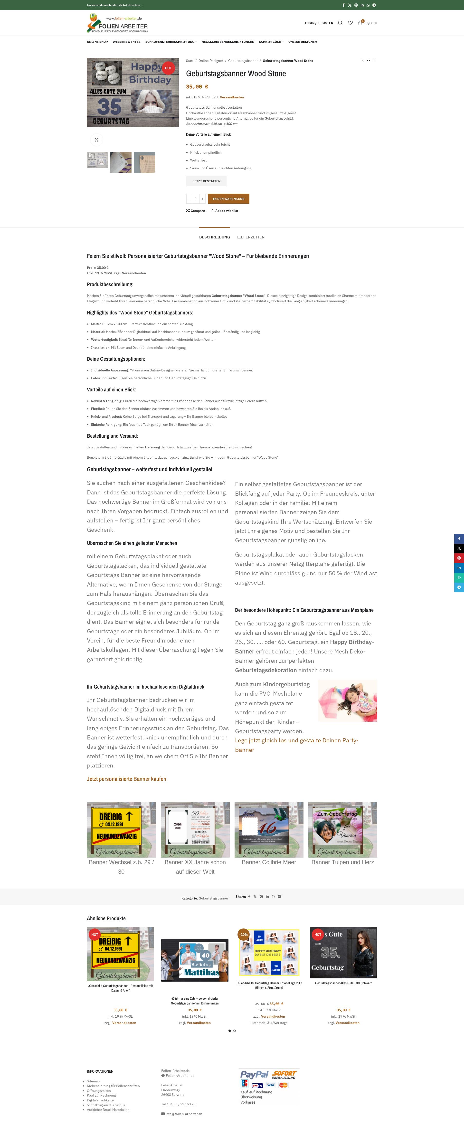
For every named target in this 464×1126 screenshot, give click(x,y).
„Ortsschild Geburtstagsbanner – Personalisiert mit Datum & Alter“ (120, 988)
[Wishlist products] (350, 23)
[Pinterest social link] (356, 5)
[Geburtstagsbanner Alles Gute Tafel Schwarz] (343, 952)
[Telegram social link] (374, 5)
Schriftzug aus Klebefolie (106, 1105)
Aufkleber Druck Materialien (108, 1109)
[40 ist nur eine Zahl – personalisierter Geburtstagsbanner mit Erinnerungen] (194, 960)
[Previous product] (363, 61)
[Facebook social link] (344, 5)
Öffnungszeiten (99, 1090)
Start (189, 60)
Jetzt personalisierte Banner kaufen (126, 779)
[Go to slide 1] (229, 1031)
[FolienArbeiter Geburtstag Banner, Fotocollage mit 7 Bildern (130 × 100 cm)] (269, 952)
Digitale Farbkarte (100, 1100)
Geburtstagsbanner (243, 60)
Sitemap (93, 1081)
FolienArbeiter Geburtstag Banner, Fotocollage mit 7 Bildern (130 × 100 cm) (269, 985)
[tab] (214, 234)
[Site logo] (117, 22)
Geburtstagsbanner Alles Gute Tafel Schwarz (343, 983)
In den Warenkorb (229, 199)
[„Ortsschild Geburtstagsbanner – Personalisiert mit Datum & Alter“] (120, 954)
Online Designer (211, 60)
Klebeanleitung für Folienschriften (113, 1086)
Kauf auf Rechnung (101, 1095)
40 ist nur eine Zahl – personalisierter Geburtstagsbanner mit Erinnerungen (195, 1000)
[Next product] (374, 61)
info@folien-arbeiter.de (184, 1114)
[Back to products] (368, 61)
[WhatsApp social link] (368, 5)
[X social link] (350, 5)
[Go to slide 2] (234, 1031)
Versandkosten (232, 97)
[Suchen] (340, 23)
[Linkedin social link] (362, 5)
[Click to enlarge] (97, 140)
